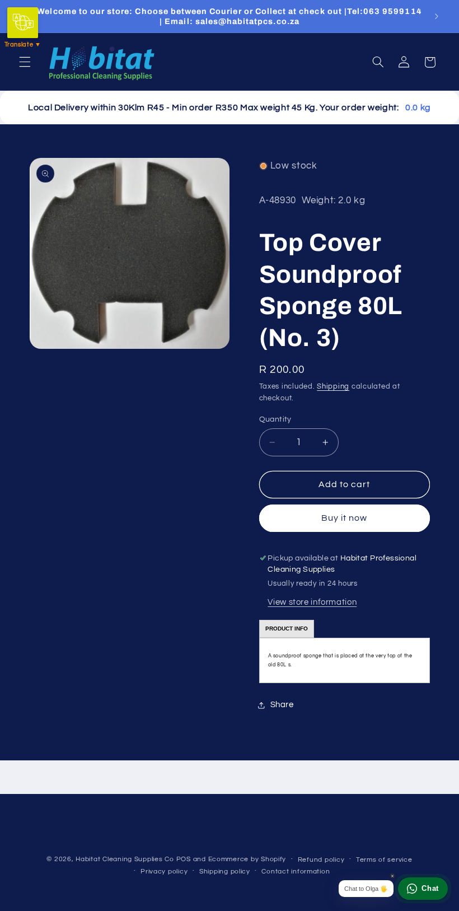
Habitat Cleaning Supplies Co (125, 859)
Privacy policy (164, 871)
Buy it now (344, 517)
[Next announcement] (436, 16)
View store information (312, 602)
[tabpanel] (344, 661)
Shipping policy (224, 871)
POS (183, 859)
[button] (25, 62)
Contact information (295, 871)
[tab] (286, 629)
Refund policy (321, 860)
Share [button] (282, 704)
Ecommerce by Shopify (247, 859)
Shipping (333, 386)
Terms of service (384, 860)
